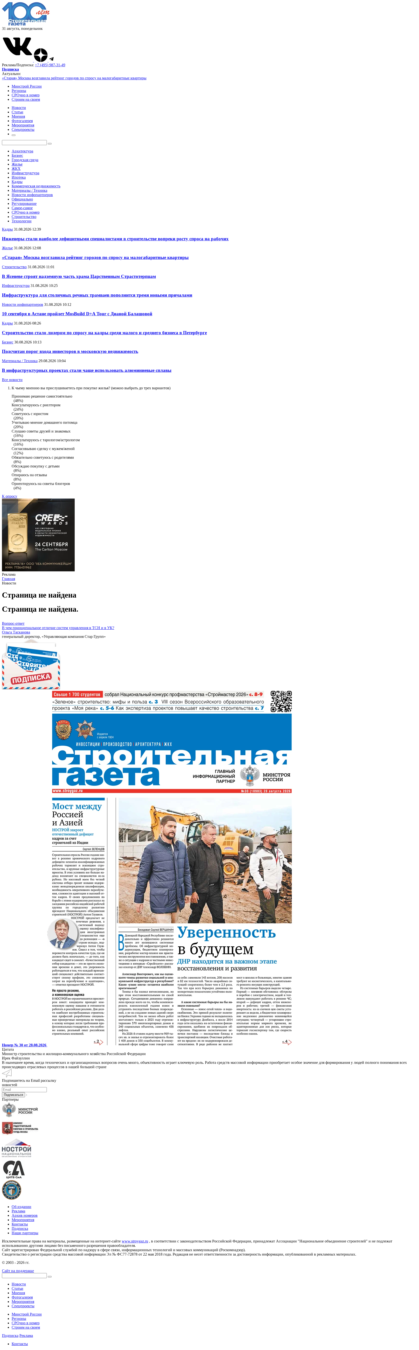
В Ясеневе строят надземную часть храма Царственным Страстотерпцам (79, 276)
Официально (22, 199)
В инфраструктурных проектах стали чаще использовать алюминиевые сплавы (86, 370)
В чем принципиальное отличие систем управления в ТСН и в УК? (58, 628)
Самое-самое (22, 208)
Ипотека (19, 177)
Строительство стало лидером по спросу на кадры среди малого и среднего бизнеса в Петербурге (104, 332)
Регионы (19, 91)
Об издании (21, 1207)
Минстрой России (27, 86)
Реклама (18, 1211)
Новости (19, 1284)
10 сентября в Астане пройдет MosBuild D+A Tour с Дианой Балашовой (77, 313)
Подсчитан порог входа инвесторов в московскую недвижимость (70, 351)
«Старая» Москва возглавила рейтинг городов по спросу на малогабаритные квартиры (74, 78)
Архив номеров (25, 1215)
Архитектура (22, 151)
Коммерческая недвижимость (36, 186)
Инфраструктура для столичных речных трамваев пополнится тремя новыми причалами (97, 295)
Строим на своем (26, 99)
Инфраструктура (25, 173)
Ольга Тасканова (16, 632)
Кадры (17, 182)
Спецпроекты (23, 1306)
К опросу (9, 496)
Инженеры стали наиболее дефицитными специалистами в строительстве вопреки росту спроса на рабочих (115, 238)
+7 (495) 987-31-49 (50, 65)
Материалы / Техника (29, 190)
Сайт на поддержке (18, 1271)
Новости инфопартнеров (32, 195)
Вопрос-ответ (13, 623)
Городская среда (25, 160)
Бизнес (17, 155)
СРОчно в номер (26, 95)
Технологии (22, 221)
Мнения (18, 1293)
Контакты (20, 1224)
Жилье (17, 164)
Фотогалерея (22, 1297)
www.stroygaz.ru (135, 1241)
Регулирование (24, 203)
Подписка (20, 1228)
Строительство (24, 217)
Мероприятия (23, 1220)
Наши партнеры (25, 1233)
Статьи (17, 1288)
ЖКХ (16, 169)
